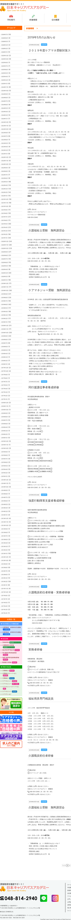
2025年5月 (4, 73)
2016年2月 (4, 434)
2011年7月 (4, 599)
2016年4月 (4, 427)
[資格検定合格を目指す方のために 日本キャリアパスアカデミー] (24, 11)
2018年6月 (4, 346)
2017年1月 (4, 399)
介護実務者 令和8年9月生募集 (11, 632)
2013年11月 (4, 522)
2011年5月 (4, 602)
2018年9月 (4, 336)
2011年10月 (4, 592)
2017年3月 (4, 392)
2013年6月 (4, 539)
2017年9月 (4, 374)
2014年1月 (4, 515)
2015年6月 (4, 462)
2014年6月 (4, 501)
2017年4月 (4, 388)
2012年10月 (4, 560)
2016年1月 (4, 437)
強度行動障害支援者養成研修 (46, 500)
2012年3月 (4, 578)
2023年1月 (4, 153)
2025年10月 (5, 59)
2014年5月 (4, 504)
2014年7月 (4, 497)
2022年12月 (4, 157)
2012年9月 (4, 564)
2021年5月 (4, 224)
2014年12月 (4, 480)
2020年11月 (4, 245)
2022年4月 (4, 185)
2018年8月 (4, 339)
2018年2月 (4, 360)
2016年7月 (4, 420)
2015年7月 (4, 459)
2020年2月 (4, 276)
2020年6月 (4, 262)
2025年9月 (4, 62)
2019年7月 (4, 301)
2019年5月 (4, 308)
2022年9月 (4, 167)
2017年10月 (4, 371)
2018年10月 (4, 332)
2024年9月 (4, 94)
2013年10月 (4, 525)
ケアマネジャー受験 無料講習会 (49, 290)
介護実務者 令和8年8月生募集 (11, 627)
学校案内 (11, 19)
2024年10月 (5, 90)
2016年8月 (4, 417)
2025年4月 (4, 76)
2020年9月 (4, 252)
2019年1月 (4, 322)
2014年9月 (4, 490)
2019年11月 (4, 287)
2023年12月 (4, 122)
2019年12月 (4, 283)
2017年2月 (4, 395)
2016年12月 (4, 402)
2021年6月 (4, 220)
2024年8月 (4, 97)
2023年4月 (4, 146)
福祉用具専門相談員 (40, 698)
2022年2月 (4, 192)
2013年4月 (4, 543)
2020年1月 (4, 280)
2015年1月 (4, 476)
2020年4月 (4, 269)
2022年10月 (4, 164)
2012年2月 (4, 581)
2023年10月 (5, 129)
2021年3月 (4, 231)
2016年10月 (4, 409)
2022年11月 (4, 160)
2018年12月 (4, 325)
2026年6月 (4, 38)
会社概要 (55, 19)
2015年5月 (4, 466)
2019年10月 (4, 290)
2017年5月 (4, 385)
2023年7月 (4, 136)
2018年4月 (4, 353)
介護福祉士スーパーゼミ (9, 673)
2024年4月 (4, 111)
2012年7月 (4, 571)
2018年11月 (4, 329)
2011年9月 (4, 595)
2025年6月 (4, 69)
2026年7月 (4, 34)
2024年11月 (4, 87)
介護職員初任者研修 (40, 755)
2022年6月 (4, 178)
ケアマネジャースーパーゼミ (10, 686)
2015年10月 (4, 448)
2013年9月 (4, 529)
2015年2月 (4, 473)
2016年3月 (4, 431)
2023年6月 (4, 139)
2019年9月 (4, 294)
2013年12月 (4, 518)
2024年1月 (4, 118)
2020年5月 (4, 266)
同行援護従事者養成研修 (43, 387)
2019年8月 (4, 297)
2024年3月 (4, 115)
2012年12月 (4, 557)
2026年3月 (4, 45)
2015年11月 (4, 445)
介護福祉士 (5, 670)
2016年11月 (4, 406)
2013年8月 (4, 532)
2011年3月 (4, 609)
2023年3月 (4, 150)
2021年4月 (4, 227)
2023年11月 (4, 125)
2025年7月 (4, 66)
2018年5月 (4, 350)
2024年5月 (4, 108)
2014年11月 (4, 483)
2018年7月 (4, 343)
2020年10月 (5, 248)
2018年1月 (4, 364)
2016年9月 (4, 413)
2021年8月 (4, 213)
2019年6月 (4, 304)
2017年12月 (4, 367)
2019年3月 (4, 315)
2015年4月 (4, 469)
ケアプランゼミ (6, 694)
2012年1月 (4, 585)
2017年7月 (4, 381)
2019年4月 (4, 311)
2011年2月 (4, 613)
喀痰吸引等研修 (6, 662)
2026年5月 (4, 41)
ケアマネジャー (6, 681)
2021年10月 (4, 206)
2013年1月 (4, 553)
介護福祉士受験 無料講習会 (46, 230)
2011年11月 (4, 588)
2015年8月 (4, 455)
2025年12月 (4, 55)
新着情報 (33, 19)
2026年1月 (4, 52)
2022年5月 (4, 181)
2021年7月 (4, 217)
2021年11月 (4, 203)
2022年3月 (4, 189)
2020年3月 (4, 273)
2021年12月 (4, 199)
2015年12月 (4, 441)
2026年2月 (4, 48)
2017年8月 (4, 378)
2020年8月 (4, 255)
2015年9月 (4, 452)
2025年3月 (4, 80)
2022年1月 (4, 196)
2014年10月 (4, 487)
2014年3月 (4, 511)
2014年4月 (4, 508)
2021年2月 (4, 234)
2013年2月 (4, 550)
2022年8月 (4, 171)
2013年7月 (4, 536)
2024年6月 (4, 104)
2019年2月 (4, 318)
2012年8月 (4, 567)
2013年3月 (4, 546)
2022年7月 (4, 175)
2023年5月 (4, 143)
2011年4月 (4, 606)
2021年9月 (4, 210)
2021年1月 (4, 238)
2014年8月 (4, 494)
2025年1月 (4, 83)
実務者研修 (35, 649)
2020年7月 (4, 259)
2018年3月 (4, 357)
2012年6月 (4, 574)
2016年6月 (4, 423)
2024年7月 (4, 101)
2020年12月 (4, 241)
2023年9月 (4, 132)
